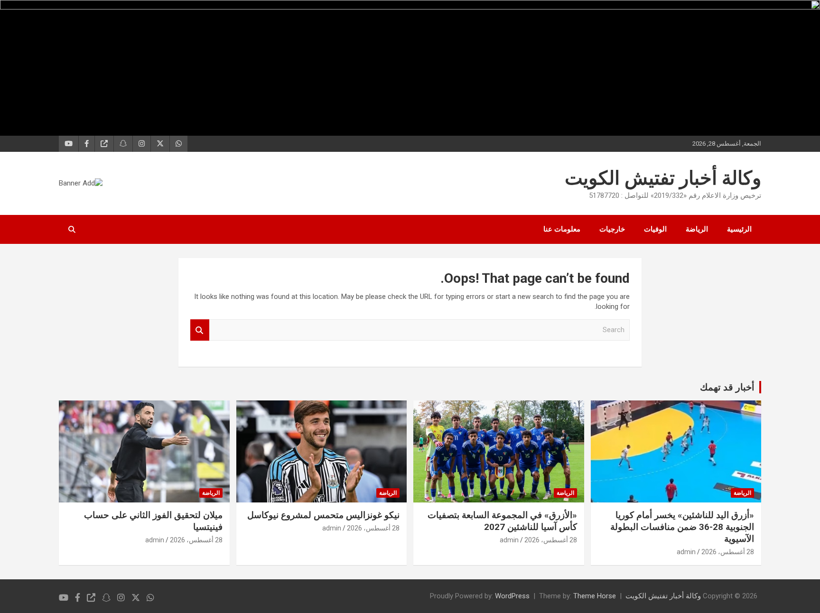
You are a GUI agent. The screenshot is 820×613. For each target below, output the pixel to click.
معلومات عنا (561, 229)
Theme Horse (594, 596)
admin (686, 552)
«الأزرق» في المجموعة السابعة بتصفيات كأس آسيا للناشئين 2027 (502, 521)
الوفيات (655, 229)
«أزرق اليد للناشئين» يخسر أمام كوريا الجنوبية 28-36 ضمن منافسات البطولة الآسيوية (682, 527)
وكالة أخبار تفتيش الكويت (663, 178)
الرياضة (697, 229)
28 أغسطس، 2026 (727, 552)
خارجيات (612, 229)
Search (199, 330)
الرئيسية (739, 229)
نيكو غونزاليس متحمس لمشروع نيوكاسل (323, 515)
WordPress (512, 596)
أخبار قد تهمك (727, 387)
